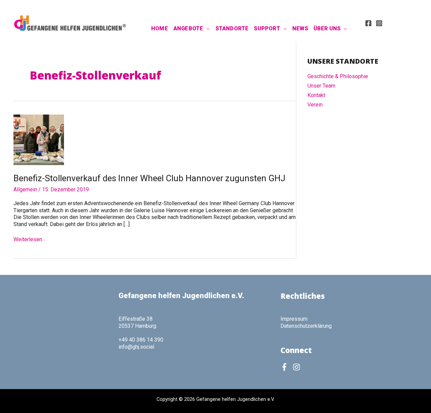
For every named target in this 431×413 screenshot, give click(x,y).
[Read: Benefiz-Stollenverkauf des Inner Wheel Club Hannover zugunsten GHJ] (38, 139)
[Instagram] (379, 23)
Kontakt (316, 95)
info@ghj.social (136, 347)
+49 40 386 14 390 (141, 340)
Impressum (293, 319)
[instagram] (298, 367)
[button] (206, 28)
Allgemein (25, 189)
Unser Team (321, 86)
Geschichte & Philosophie (337, 76)
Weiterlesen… (29, 239)
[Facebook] (368, 23)
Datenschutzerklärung (306, 326)
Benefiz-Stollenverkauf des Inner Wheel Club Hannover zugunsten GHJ (149, 178)
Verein (315, 104)
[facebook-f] (285, 367)
